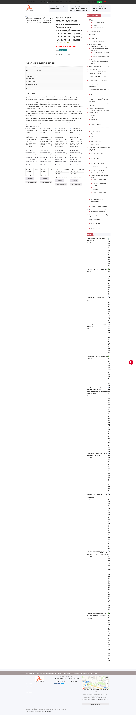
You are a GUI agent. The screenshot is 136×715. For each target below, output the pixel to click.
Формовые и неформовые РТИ (97, 210)
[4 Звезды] (68, 54)
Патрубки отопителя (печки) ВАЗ (100, 161)
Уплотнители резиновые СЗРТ (99, 211)
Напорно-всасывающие (60, 678)
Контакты (77, 2)
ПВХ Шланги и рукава (95, 44)
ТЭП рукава (74, 681)
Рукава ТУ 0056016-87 (95, 112)
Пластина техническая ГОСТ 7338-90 (99, 66)
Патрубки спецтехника (97, 170)
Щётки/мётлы (95, 144)
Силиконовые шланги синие (99, 206)
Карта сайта (30, 673)
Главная (28, 15)
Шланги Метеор (95, 223)
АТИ (90, 19)
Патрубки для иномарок (97, 153)
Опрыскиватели (95, 131)
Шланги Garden (95, 221)
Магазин (29, 2)
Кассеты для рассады (96, 124)
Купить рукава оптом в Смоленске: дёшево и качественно (36, 8)
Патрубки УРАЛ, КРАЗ (97, 173)
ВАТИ (92, 21)
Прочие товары (95, 139)
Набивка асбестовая (98, 22)
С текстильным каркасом (64, 2)
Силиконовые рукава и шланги (97, 198)
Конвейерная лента (94, 31)
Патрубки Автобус (96, 151)
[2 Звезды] (66, 54)
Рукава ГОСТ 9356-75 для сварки (98, 80)
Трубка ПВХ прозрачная (97, 41)
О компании (75, 673)
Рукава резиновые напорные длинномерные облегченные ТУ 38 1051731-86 (98, 99)
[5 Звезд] (69, 54)
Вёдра (92, 117)
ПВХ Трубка (92, 34)
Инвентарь (94, 119)
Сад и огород (92, 115)
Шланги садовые (95, 228)
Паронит (95, 25)
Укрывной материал (96, 141)
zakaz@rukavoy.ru (96, 699)
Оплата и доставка (64, 673)
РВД (92, 94)
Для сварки (51, 2)
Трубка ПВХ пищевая (97, 38)
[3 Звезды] (67, 54)
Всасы (35, 2)
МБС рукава (42, 2)
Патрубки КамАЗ (95, 156)
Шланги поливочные (95, 219)
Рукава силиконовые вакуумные (100, 204)
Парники (93, 134)
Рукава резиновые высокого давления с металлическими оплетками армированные (99, 90)
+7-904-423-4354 (92, 2)
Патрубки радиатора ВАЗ (98, 163)
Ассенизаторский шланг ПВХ (99, 46)
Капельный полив (96, 122)
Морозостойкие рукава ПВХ (101, 56)
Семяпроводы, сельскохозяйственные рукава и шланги (100, 61)
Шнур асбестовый (98, 28)
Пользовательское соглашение (46, 673)
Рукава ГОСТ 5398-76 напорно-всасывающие (49, 15)
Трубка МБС (94, 36)
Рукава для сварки (60, 681)
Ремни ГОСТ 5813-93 (94, 69)
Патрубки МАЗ (95, 158)
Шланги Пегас (95, 226)
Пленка (93, 136)
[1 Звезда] (65, 54)
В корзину (63, 50)
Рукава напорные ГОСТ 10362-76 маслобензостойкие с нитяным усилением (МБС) (98, 84)
